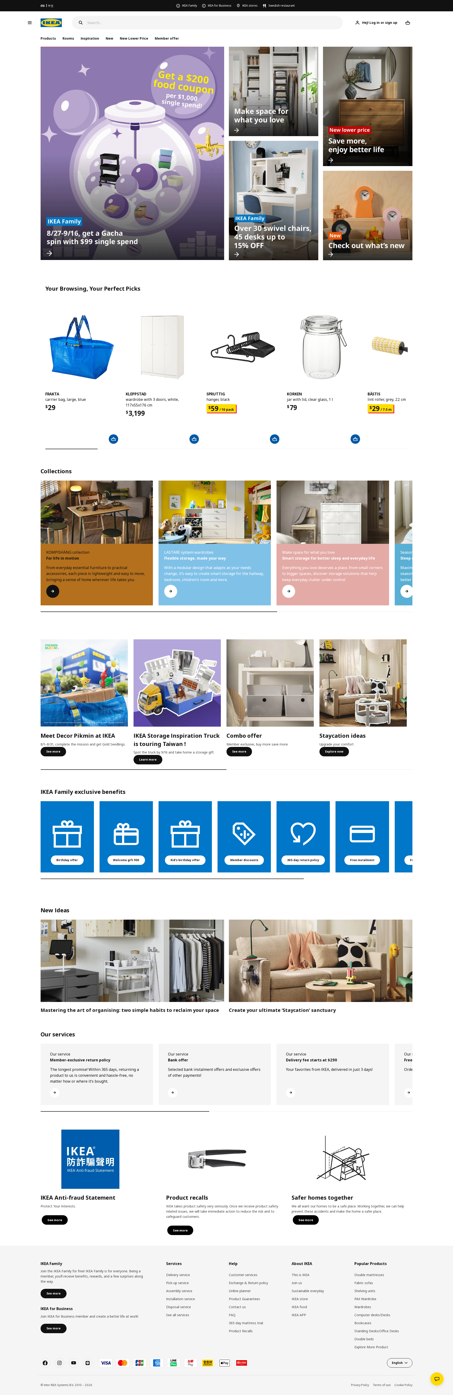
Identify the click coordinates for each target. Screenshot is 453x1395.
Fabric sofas (363, 1283)
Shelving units (364, 1291)
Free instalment (362, 860)
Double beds (364, 1339)
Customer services (243, 1275)
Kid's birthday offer (185, 860)
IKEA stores (250, 6)
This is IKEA (300, 1275)
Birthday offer (67, 860)
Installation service (180, 1299)
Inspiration (90, 38)
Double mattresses (369, 1275)
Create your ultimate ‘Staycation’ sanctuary (282, 1010)
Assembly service (179, 1291)
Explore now (334, 752)
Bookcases (362, 1323)
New (109, 38)
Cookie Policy (403, 1385)
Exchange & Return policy (248, 1283)
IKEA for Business (219, 6)
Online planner (240, 1291)
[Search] (81, 23)
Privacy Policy (360, 1385)
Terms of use (382, 1385)
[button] (412, 547)
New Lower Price (134, 38)
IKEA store (300, 1299)
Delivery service (178, 1275)
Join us (297, 1283)
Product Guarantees (244, 1299)
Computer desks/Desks (372, 1315)
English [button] (397, 1363)
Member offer (167, 38)
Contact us (237, 1307)
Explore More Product (371, 1347)
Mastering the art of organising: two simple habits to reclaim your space (130, 1010)
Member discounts (244, 860)
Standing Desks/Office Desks (376, 1331)
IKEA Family (189, 6)
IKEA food (299, 1307)
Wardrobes (362, 1307)
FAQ (232, 1315)
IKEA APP (299, 1315)
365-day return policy (303, 860)
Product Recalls (241, 1331)
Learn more (148, 760)
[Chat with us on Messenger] (437, 1379)
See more (53, 752)
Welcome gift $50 (126, 860)
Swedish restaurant (281, 6)
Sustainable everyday (308, 1291)
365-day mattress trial (246, 1323)
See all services (177, 1315)
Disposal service (178, 1307)
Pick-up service (177, 1283)
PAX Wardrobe (365, 1299)
